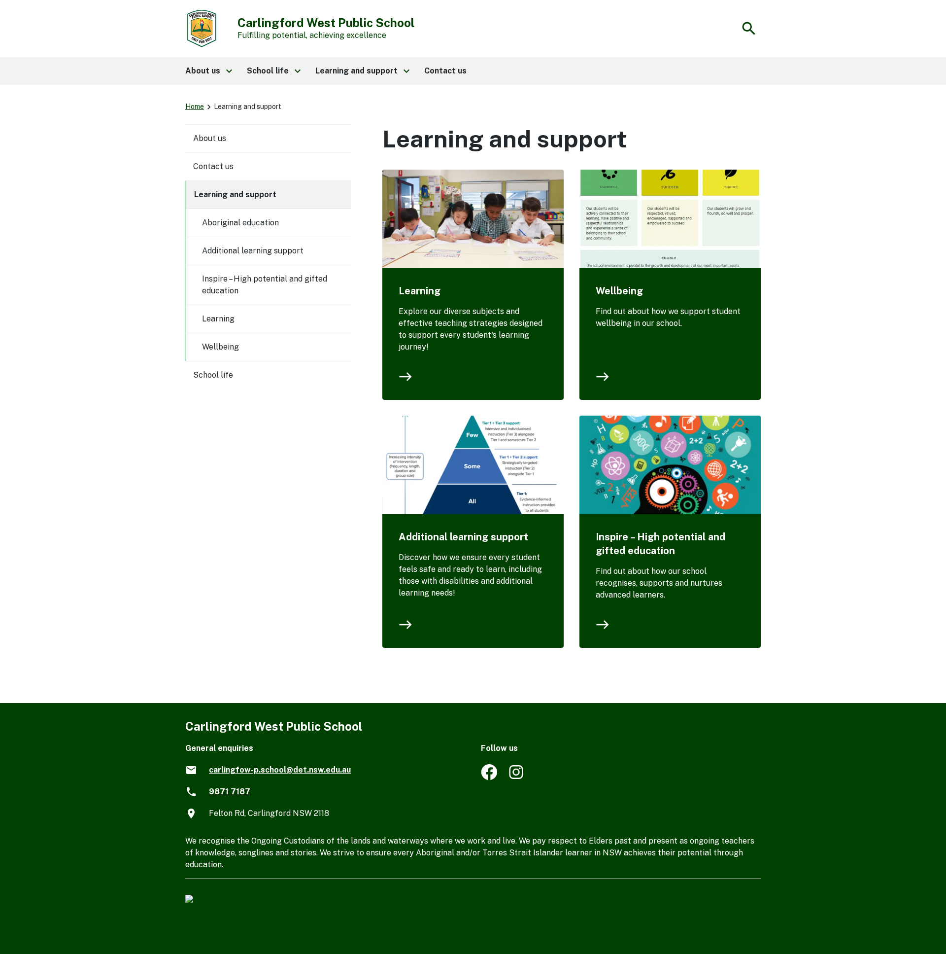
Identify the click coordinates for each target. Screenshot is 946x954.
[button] (208, 71)
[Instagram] (517, 777)
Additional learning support (463, 537)
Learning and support (235, 194)
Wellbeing (619, 291)
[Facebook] (489, 777)
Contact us (213, 166)
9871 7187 (229, 791)
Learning (419, 291)
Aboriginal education (240, 222)
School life (213, 375)
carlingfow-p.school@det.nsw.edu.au (280, 770)
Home (194, 106)
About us (209, 138)
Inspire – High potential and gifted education (660, 544)
